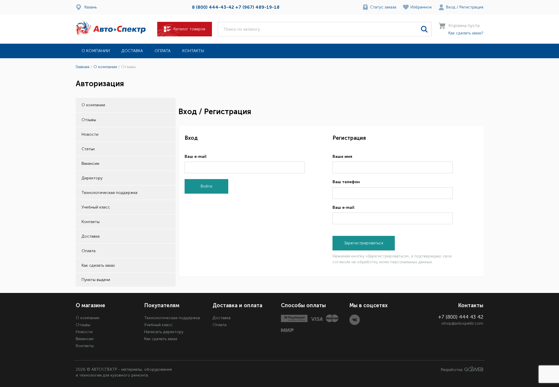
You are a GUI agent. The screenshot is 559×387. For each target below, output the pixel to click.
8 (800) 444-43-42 (213, 7)
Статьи (88, 148)
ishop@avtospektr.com (462, 323)
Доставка (132, 50)
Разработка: (452, 369)
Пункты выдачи (96, 279)
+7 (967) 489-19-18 (257, 7)
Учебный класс (96, 207)
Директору (92, 178)
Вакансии (90, 163)
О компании (96, 50)
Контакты (193, 50)
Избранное (421, 7)
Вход (450, 7)
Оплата (163, 50)
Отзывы (89, 119)
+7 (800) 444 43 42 (460, 317)
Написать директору (163, 331)
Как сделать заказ (98, 265)
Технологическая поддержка (109, 192)
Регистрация (471, 7)
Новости (90, 134)
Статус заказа (383, 7)
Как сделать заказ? (465, 33)
